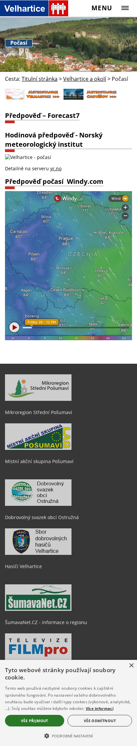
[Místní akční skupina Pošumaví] (38, 448)
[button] (68, 735)
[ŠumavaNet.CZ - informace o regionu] (38, 609)
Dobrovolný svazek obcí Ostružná (42, 517)
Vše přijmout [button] (34, 720)
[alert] (68, 703)
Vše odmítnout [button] (100, 720)
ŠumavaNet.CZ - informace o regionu (46, 622)
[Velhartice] (34, 8)
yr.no (56, 168)
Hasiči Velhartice (23, 566)
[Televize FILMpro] (38, 658)
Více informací (99, 708)
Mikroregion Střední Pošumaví (38, 412)
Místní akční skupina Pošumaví (39, 461)
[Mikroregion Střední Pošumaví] (38, 399)
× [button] (131, 665)
